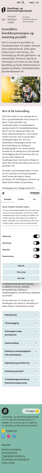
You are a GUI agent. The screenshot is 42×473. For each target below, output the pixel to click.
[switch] (36, 243)
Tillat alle (21, 266)
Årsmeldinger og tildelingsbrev (15, 459)
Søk (18, 2)
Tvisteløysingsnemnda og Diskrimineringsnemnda (17, 381)
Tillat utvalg (21, 272)
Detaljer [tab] (21, 199)
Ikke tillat (21, 278)
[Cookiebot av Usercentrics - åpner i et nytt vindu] (30, 193)
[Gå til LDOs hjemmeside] (17, 12)
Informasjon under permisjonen (13, 333)
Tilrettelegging (12, 323)
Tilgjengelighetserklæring (13, 456)
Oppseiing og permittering (17, 363)
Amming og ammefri (14, 371)
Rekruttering (11, 315)
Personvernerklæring (11, 449)
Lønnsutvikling (12, 343)
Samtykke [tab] (7, 199)
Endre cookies (8, 463)
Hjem (3, 19)
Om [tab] (34, 199)
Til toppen (30, 411)
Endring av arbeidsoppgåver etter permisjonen (18, 353)
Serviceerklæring (9, 453)
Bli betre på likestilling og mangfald (12, 19)
